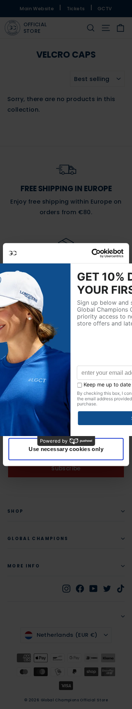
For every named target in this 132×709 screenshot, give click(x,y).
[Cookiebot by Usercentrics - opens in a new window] (93, 253)
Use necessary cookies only (66, 449)
